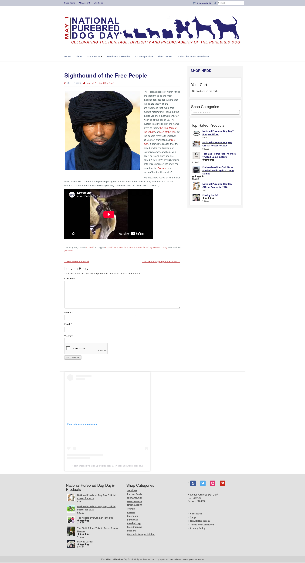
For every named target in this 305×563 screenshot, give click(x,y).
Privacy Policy (197, 528)
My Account (84, 2)
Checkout (98, 2)
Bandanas (132, 519)
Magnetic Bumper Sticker (141, 534)
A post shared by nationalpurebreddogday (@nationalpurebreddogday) (107, 465)
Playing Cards (134, 494)
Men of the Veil (167, 131)
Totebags (132, 490)
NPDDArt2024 (134, 497)
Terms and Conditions (202, 524)
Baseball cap (134, 523)
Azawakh (162, 168)
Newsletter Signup (200, 520)
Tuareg (164, 247)
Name (67, 312)
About (79, 56)
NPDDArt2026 (134, 504)
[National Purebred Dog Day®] (152, 29)
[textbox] (215, 112)
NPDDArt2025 (134, 501)
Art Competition (144, 56)
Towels (131, 508)
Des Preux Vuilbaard (76, 261)
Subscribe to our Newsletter (193, 56)
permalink (68, 250)
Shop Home (69, 2)
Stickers (131, 530)
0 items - (204, 3)
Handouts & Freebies (118, 56)
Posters (131, 512)
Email (67, 324)
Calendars (132, 515)
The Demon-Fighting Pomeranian (161, 261)
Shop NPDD (93, 56)
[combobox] (215, 112)
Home (67, 56)
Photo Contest (165, 56)
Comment (69, 278)
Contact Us (196, 513)
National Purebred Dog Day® (100, 83)
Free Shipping (134, 526)
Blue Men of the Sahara (124, 247)
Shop (193, 517)
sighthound (155, 247)
